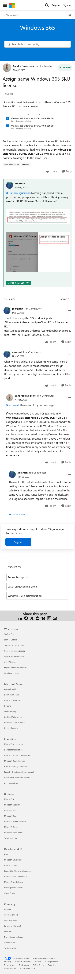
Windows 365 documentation (25, 595)
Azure (6, 854)
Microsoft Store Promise (14, 722)
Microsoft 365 (10, 816)
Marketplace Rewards (13, 887)
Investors (8, 931)
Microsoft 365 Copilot (13, 832)
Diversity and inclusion (13, 937)
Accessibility (9, 942)
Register (56, 5)
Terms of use (9, 965)
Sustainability (10, 948)
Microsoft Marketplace (13, 882)
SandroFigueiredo (23, 66)
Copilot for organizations (14, 651)
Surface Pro (9, 634)
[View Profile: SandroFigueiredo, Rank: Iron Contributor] (7, 67)
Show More (18, 514)
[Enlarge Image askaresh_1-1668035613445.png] (38, 252)
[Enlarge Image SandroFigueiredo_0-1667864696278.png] (37, 123)
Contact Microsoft (23, 961)
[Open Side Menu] (5, 5)
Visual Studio (9, 893)
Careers (7, 909)
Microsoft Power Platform (15, 821)
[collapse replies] (37, 306)
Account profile (10, 689)
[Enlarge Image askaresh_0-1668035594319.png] (38, 216)
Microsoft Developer (12, 859)
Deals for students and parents (17, 777)
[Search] (47, 5)
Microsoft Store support (14, 700)
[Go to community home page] (12, 5)
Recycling (52, 965)
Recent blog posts (18, 577)
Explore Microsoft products (15, 667)
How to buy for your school (15, 766)
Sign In (67, 5)
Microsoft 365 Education (14, 761)
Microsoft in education (13, 744)
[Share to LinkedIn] (20, 618)
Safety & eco (38, 965)
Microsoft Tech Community (15, 876)
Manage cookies (52, 961)
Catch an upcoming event (22, 586)
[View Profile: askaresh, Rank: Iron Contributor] (6, 354)
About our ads (10, 968)
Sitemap (7, 961)
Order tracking (10, 711)
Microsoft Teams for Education (17, 755)
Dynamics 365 (10, 810)
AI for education (11, 783)
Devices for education (13, 749)
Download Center (11, 694)
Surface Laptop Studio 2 (14, 645)
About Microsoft (11, 914)
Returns (7, 706)
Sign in (18, 542)
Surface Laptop (10, 639)
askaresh (20, 183)
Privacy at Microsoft (12, 926)
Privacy (38, 961)
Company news (10, 920)
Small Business (10, 838)
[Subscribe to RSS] (49, 618)
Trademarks (24, 965)
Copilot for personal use (14, 656)
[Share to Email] (55, 618)
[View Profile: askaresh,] (9, 185)
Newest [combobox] (65, 299)
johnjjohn (17, 308)
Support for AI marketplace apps (17, 871)
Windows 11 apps (11, 673)
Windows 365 (12, 14)
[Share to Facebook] (26, 618)
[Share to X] (32, 618)
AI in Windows (10, 662)
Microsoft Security (12, 804)
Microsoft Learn (10, 865)
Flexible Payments (11, 728)
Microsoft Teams (11, 827)
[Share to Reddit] (37, 618)
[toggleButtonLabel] (70, 14)
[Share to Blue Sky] (43, 618)
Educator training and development (19, 772)
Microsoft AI (9, 799)
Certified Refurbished (13, 717)
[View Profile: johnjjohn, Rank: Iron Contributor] (6, 310)
